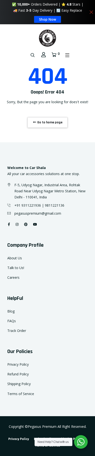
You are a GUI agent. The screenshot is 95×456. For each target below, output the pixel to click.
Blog (11, 311)
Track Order (16, 330)
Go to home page (49, 122)
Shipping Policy (19, 383)
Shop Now (47, 19)
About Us (14, 258)
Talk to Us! (15, 267)
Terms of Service (20, 393)
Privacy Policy (18, 364)
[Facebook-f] (8, 224)
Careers (13, 277)
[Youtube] (35, 224)
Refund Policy (18, 374)
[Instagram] (17, 224)
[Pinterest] (26, 224)
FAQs (11, 321)
